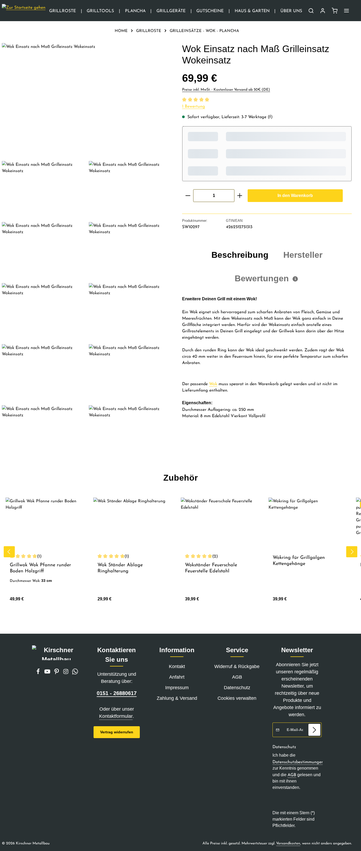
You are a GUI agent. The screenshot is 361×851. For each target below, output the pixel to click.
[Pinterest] (57, 672)
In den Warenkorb (295, 195)
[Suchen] (311, 10)
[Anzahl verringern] (187, 195)
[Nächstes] (351, 551)
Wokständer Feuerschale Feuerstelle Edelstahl (211, 568)
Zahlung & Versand (177, 698)
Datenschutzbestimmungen (298, 761)
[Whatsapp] (75, 672)
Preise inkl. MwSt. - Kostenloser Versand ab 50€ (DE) (226, 89)
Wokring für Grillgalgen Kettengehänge (299, 560)
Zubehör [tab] (180, 477)
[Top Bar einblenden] (346, 10)
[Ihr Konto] (322, 10)
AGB (237, 677)
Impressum (177, 687)
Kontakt (177, 666)
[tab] (240, 255)
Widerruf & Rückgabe (237, 666)
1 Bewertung (193, 106)
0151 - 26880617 (117, 693)
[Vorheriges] (9, 551)
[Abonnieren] (314, 730)
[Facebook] (38, 672)
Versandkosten (288, 843)
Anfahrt (176, 677)
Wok (213, 383)
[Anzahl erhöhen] (240, 195)
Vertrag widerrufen (116, 732)
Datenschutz (237, 687)
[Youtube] (48, 672)
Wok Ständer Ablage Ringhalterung (120, 568)
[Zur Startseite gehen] (23, 10)
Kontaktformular (116, 716)
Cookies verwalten (236, 698)
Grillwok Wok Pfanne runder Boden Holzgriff (40, 568)
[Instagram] (66, 672)
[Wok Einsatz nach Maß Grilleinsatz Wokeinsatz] (86, 100)
